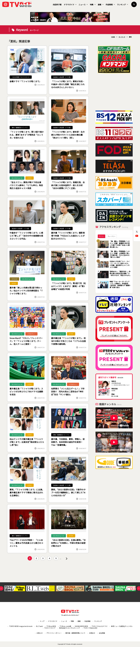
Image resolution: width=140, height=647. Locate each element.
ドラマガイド (69, 4)
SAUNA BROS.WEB (81, 626)
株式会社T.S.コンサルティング (69, 628)
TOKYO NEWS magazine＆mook (20, 626)
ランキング (121, 4)
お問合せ (92, 633)
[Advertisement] (114, 92)
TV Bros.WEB (51, 626)
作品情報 (109, 4)
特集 (91, 4)
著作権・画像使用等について (75, 633)
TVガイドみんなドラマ (99, 626)
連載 (99, 4)
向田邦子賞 (57, 4)
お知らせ (40, 633)
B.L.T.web (39, 626)
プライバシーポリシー (54, 633)
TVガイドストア (49, 628)
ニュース (82, 4)
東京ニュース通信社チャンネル (121, 626)
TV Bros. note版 (65, 626)
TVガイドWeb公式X (90, 628)
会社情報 (102, 633)
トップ (42, 621)
